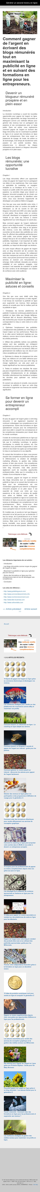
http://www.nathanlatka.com (13, 602)
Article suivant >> (28, 610)
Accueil (6, 624)
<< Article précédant (12, 608)
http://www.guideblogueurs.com (15, 591)
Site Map (35, 1184)
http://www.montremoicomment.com (16, 597)
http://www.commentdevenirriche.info (17, 594)
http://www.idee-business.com (14, 600)
